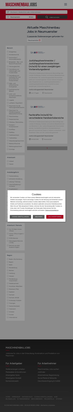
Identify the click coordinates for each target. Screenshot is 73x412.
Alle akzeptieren (55, 217)
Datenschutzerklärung (51, 210)
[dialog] (36, 206)
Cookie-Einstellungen (20, 217)
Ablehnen (38, 217)
